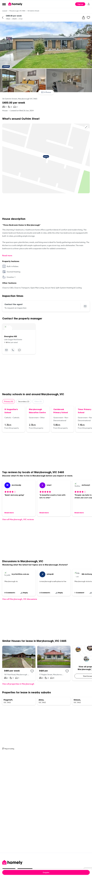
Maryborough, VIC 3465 (17, 11)
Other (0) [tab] (38, 401)
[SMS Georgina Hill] (19, 350)
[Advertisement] (46, 205)
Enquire (46, 872)
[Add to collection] (32, 671)
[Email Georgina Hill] (6, 350)
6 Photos (47, 92)
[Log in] (88, 4)
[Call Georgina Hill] (13, 350)
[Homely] (46, 862)
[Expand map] (86, 127)
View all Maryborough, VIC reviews (18, 519)
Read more (7, 255)
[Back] (2, 17)
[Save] (88, 17)
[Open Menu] (4, 4)
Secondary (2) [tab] (23, 401)
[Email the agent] (85, 306)
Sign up (80, 4)
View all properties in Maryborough (18, 684)
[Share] (83, 17)
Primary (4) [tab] (8, 401)
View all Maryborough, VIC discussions (19, 599)
